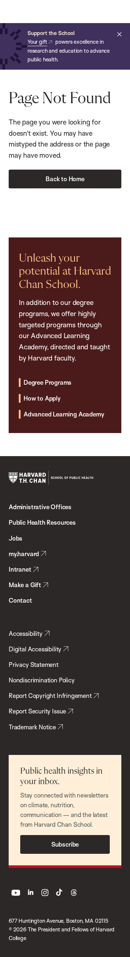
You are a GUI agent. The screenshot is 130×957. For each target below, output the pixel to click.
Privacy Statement (33, 664)
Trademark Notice (32, 727)
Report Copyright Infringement (50, 695)
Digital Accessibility (35, 649)
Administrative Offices (40, 507)
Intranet (20, 569)
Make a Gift (25, 585)
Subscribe (65, 844)
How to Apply (42, 398)
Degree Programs (47, 382)
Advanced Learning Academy (63, 414)
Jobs (15, 538)
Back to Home (65, 179)
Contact (20, 600)
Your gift (37, 41)
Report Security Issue (37, 711)
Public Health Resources (42, 522)
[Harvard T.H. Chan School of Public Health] (51, 478)
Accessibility (26, 633)
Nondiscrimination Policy (42, 680)
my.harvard (24, 554)
